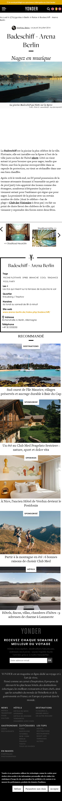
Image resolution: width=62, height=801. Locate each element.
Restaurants (7, 731)
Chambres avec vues (24, 721)
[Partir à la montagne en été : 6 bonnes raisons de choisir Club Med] (30, 553)
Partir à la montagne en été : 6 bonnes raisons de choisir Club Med (31, 559)
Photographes (8, 756)
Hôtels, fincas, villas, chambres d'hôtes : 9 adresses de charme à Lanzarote (31, 614)
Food (3, 715)
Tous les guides (27, 746)
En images (7, 751)
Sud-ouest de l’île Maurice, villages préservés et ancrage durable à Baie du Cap (31, 391)
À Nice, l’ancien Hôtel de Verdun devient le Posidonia (31, 503)
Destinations (44, 707)
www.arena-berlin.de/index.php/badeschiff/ (26, 312)
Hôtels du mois (21, 711)
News (4, 707)
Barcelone (24, 731)
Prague (23, 741)
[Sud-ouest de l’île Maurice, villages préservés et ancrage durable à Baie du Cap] (30, 386)
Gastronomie (9, 725)
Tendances (19, 718)
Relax (34, 17)
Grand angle (42, 713)
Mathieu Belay (23, 27)
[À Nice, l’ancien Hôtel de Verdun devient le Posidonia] (30, 497)
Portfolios (7, 754)
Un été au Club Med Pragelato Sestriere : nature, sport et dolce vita (31, 447)
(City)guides (16, 17)
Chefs (4, 729)
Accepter (54, 788)
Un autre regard (44, 716)
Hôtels (4, 710)
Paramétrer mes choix (36, 788)
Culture (5, 718)
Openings (18, 713)
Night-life (42, 736)
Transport (6, 713)
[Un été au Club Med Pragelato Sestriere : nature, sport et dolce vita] (30, 442)
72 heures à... (42, 711)
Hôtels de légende (22, 716)
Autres (40, 741)
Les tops (42, 725)
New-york (24, 736)
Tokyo (22, 744)
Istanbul (23, 734)
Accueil (3, 17)
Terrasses (42, 739)
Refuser (17, 788)
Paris (22, 729)
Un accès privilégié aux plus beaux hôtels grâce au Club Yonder (31, 2)
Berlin (26, 17)
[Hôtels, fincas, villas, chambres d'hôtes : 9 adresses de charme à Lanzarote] (30, 609)
